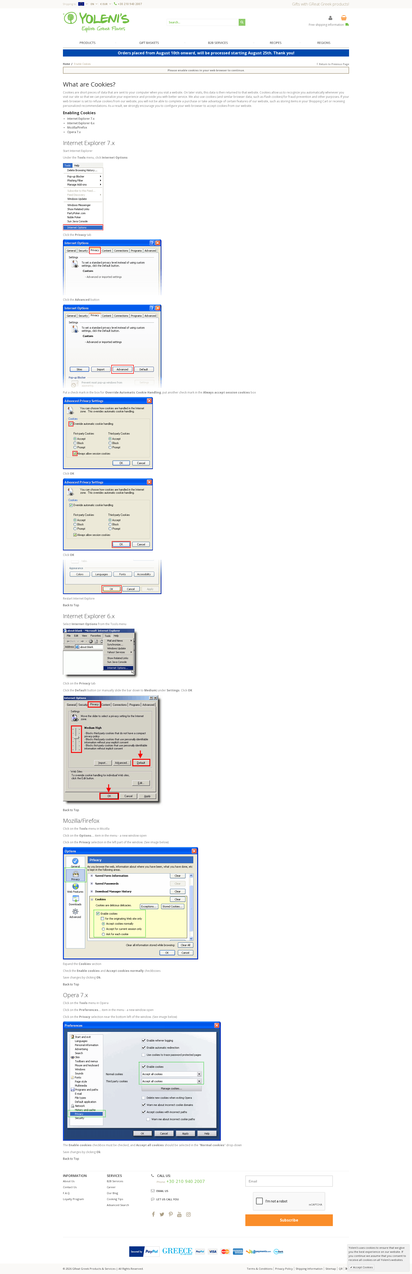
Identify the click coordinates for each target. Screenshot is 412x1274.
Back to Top (71, 605)
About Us (68, 1181)
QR (341, 1268)
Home (66, 64)
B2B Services (115, 1181)
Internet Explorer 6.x (80, 123)
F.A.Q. (66, 1193)
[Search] (242, 22)
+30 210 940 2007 (130, 4)
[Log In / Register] (330, 18)
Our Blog (112, 1193)
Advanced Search (118, 1205)
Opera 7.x (74, 132)
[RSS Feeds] (346, 1268)
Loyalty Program (73, 1199)
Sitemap (330, 1268)
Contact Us (70, 1187)
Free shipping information (327, 25)
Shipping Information (309, 1268)
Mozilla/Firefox (77, 127)
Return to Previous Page (334, 64)
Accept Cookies (362, 1267)
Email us (162, 1191)
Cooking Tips (115, 1199)
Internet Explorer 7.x (80, 119)
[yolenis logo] (96, 22)
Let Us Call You (167, 1199)
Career (111, 1187)
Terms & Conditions (259, 1268)
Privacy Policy (284, 1268)
